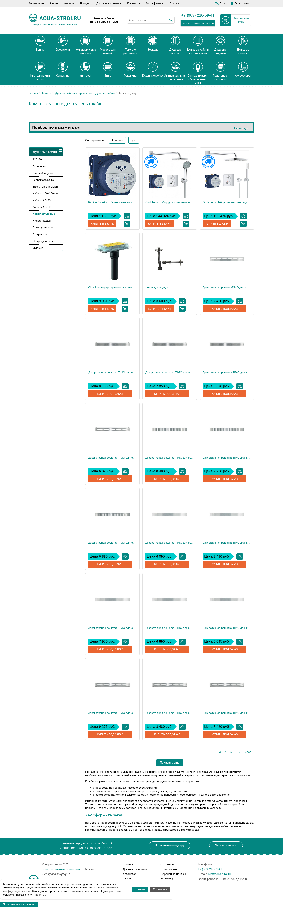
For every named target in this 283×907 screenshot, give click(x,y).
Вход (223, 3)
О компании (36, 3)
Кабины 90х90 (42, 207)
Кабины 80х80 (42, 200)
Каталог (69, 3)
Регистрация (242, 3)
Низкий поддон (42, 220)
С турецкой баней (44, 241)
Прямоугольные (43, 227)
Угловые (38, 247)
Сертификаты (154, 3)
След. (248, 751)
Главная (33, 93)
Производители (170, 869)
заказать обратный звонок (198, 23)
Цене (134, 140)
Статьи (174, 3)
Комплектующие (44, 213)
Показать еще (169, 762)
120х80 (37, 159)
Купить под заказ (225, 308)
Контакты (133, 3)
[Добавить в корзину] (127, 224)
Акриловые (40, 166)
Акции (54, 3)
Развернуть (242, 128)
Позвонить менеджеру (169, 845)
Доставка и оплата (108, 3)
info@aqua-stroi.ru (129, 826)
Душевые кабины (105, 93)
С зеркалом (40, 234)
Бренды (85, 3)
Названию (117, 140)
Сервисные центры (173, 874)
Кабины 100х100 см (45, 193)
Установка (129, 874)
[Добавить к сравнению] (127, 216)
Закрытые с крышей (45, 186)
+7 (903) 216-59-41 (197, 15)
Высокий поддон (43, 173)
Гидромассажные (44, 179)
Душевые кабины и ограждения (73, 93)
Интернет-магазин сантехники (62, 869)
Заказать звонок (226, 845)
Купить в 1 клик (102, 223)
